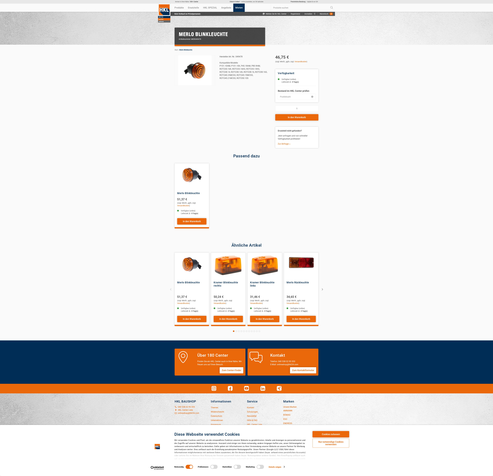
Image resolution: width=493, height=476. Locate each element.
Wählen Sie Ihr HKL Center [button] (276, 14)
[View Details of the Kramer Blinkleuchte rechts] (228, 265)
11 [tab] (259, 331)
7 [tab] (249, 331)
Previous (171, 289)
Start (176, 50)
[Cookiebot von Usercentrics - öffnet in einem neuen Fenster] (157, 468)
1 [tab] (233, 331)
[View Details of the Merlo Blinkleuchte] (192, 176)
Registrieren (295, 14)
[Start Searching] (332, 8)
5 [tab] (244, 331)
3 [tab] (239, 331)
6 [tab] (246, 331)
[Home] (164, 13)
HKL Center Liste (185, 410)
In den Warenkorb (297, 117)
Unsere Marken (290, 407)
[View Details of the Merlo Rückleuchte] (301, 265)
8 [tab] (251, 331)
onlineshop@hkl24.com (188, 413)
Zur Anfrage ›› (284, 144)
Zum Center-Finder (231, 370)
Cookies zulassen (331, 434)
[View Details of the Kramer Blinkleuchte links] (265, 265)
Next (322, 289)
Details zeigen (275, 467)
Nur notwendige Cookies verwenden (330, 443)
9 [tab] (254, 331)
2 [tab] (236, 331)
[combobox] (303, 8)
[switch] (214, 467)
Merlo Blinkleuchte (185, 50)
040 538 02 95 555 (186, 407)
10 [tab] (257, 331)
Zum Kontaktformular (303, 370)
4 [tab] (241, 331)
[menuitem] (179, 8)
